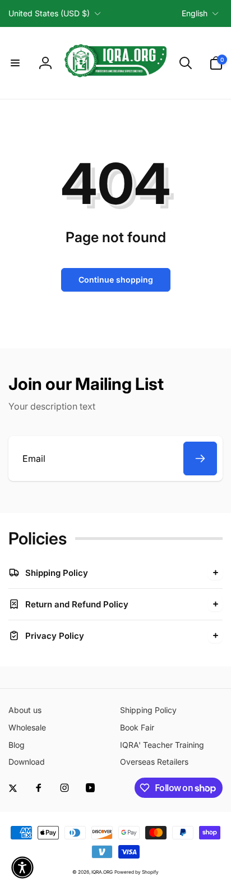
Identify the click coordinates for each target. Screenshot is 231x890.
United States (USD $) (49, 13)
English (194, 13)
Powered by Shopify (136, 872)
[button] (15, 63)
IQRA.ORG (102, 872)
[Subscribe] (200, 458)
